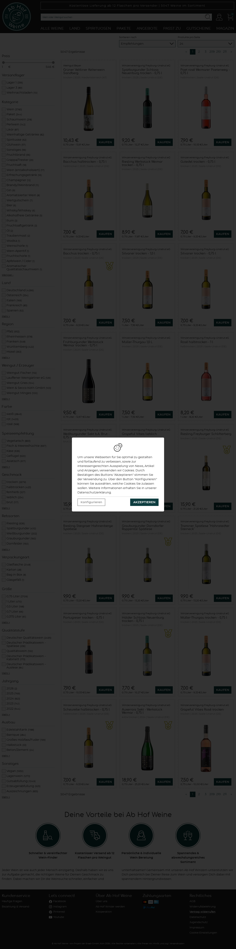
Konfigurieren (91, 502)
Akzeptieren (144, 502)
